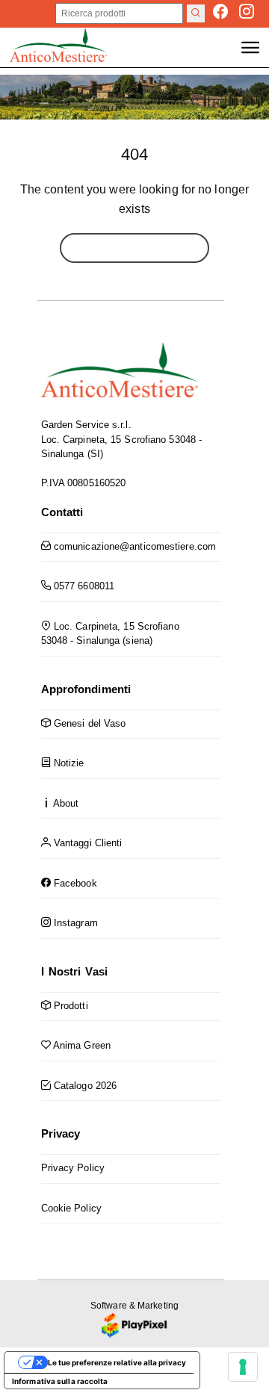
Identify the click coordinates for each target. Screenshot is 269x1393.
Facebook (74, 883)
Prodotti (69, 1005)
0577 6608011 (82, 586)
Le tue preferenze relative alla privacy (117, 1362)
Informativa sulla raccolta (60, 1381)
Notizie (67, 763)
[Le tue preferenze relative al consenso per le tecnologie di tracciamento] (243, 1367)
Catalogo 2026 (84, 1085)
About (65, 803)
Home (134, 247)
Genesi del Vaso (88, 723)
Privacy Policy (73, 1167)
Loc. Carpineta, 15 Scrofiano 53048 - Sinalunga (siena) (110, 634)
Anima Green (81, 1045)
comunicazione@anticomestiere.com (133, 546)
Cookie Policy (71, 1208)
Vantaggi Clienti (87, 842)
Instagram (74, 922)
